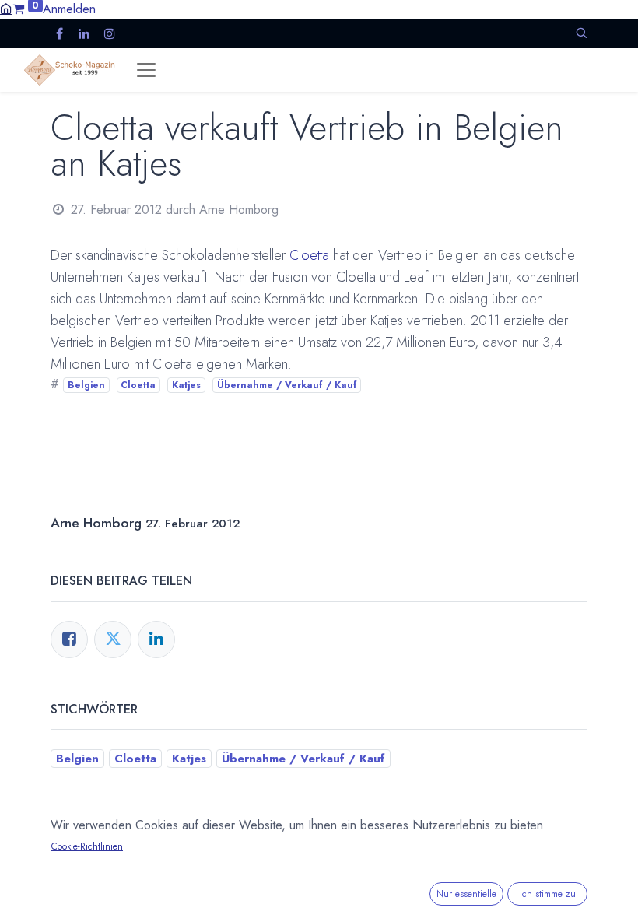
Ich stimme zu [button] (548, 894)
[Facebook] (69, 639)
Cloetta (309, 255)
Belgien (86, 385)
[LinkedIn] (156, 639)
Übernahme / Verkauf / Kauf (287, 385)
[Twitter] (112, 639)
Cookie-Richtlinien (87, 846)
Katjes (186, 385)
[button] (581, 33)
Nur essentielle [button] (466, 894)
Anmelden (69, 9)
